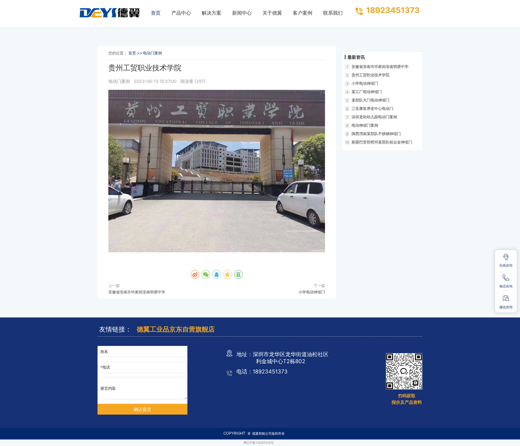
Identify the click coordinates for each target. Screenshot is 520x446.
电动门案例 (119, 81)
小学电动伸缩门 (311, 292)
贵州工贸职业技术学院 (370, 75)
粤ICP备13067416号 (258, 443)
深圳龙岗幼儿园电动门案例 (374, 116)
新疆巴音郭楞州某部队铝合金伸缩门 (382, 142)
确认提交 (142, 409)
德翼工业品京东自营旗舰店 (176, 329)
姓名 (104, 351)
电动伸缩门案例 (365, 125)
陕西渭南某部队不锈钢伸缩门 (376, 133)
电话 (106, 367)
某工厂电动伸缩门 (367, 91)
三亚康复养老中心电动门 (372, 108)
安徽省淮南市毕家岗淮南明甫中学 (136, 292)
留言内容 (108, 388)
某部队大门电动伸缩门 (370, 100)
